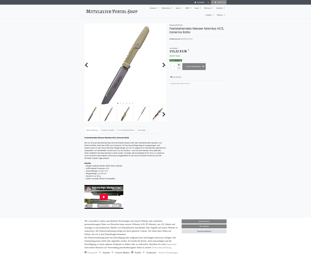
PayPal (138, 252)
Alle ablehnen (204, 226)
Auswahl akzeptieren (204, 231)
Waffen (220, 15)
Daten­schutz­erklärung (161, 247)
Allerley (153, 8)
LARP (187, 8)
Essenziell (92, 252)
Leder (197, 8)
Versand (187, 83)
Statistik (106, 252)
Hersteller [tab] (142, 130)
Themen (209, 15)
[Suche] (208, 2)
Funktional (151, 252)
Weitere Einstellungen (168, 252)
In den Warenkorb (193, 66)
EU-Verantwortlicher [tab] (126, 130)
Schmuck (219, 8)
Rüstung (207, 8)
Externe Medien (122, 252)
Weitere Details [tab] (107, 130)
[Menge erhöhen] (179, 65)
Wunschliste (176, 77)
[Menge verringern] (179, 68)
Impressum (172, 244)
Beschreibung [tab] (92, 130)
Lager (178, 8)
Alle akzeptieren (204, 221)
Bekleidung (166, 8)
